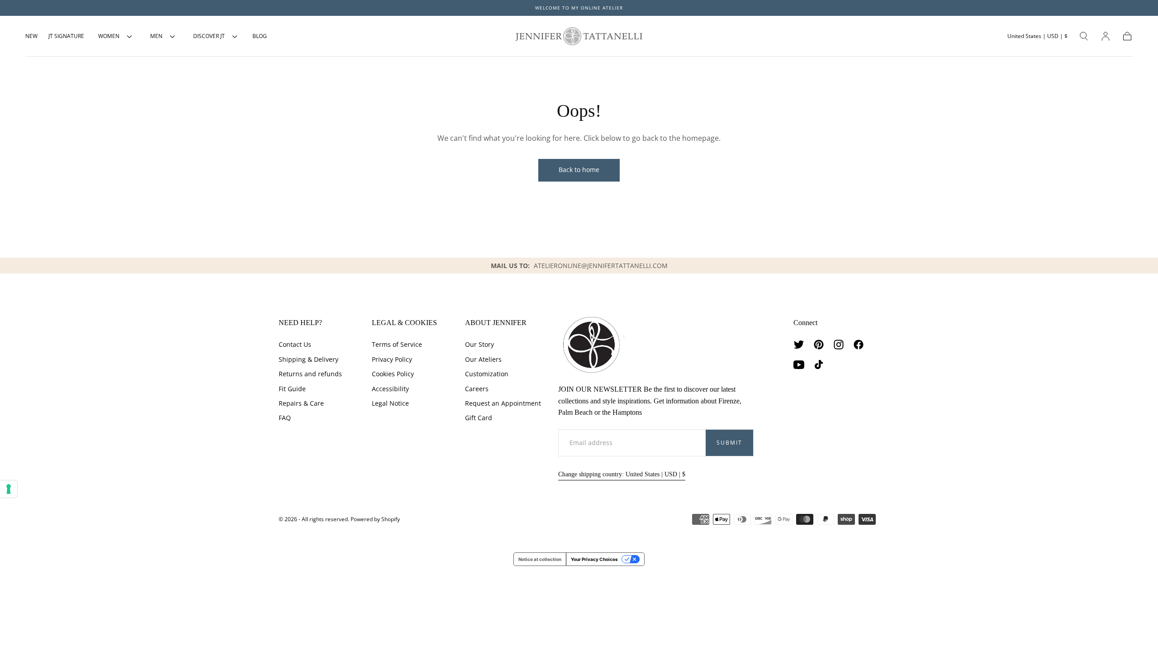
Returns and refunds (310, 373)
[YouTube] (799, 364)
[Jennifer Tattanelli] (591, 345)
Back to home (579, 169)
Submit (729, 442)
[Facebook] (858, 345)
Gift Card (478, 417)
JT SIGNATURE (66, 36)
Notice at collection (539, 559)
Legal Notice (390, 403)
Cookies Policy (393, 373)
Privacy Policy (392, 359)
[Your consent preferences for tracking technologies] (8, 489)
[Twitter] (799, 345)
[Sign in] (1105, 36)
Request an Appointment (503, 403)
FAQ (285, 417)
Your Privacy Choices (594, 559)
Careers (477, 388)
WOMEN (108, 36)
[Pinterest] (819, 345)
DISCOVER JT (209, 36)
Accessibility (390, 388)
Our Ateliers (483, 359)
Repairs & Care (301, 403)
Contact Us (295, 344)
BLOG (259, 36)
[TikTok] (819, 364)
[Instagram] (839, 345)
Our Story (479, 344)
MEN (156, 36)
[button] (1037, 36)
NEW (31, 36)
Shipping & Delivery (308, 359)
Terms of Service (397, 344)
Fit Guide (292, 388)
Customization (486, 373)
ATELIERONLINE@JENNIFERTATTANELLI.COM (601, 265)
